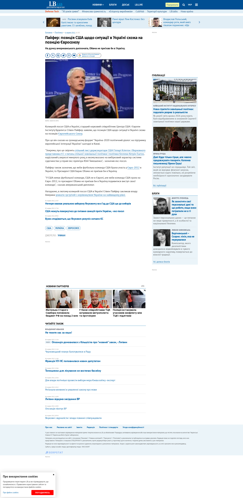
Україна (59, 228)
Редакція (91, 427)
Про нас (48, 427)
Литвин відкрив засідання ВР (62, 399)
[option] (70, 22)
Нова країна (187, 11)
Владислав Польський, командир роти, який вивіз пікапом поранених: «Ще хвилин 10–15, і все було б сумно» (177, 25)
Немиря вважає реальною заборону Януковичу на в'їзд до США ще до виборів (88, 203)
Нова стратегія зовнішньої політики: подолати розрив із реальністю (173, 110)
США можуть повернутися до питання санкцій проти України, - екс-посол (84, 211)
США (49, 228)
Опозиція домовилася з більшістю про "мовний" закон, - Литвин (86, 342)
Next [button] (199, 22)
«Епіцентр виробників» (121, 11)
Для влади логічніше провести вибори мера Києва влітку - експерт (80, 380)
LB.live (139, 4)
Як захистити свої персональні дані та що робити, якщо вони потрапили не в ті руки (184, 208)
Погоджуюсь (42, 493)
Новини (97, 4)
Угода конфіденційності (133, 427)
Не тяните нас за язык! (58, 332)
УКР (190, 4)
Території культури (157, 11)
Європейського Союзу (70, 133)
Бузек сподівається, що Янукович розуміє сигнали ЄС (74, 218)
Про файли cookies (10, 492)
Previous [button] (43, 22)
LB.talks (174, 11)
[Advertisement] (95, 261)
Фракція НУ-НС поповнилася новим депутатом (72, 361)
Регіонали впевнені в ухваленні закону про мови (71, 389)
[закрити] (53, 475)
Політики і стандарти (108, 427)
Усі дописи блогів (161, 261)
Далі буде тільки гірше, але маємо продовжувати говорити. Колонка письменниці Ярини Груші (172, 160)
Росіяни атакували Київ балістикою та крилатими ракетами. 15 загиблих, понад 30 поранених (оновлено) (76, 24)
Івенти (79, 427)
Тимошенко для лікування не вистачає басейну (73, 370)
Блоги (113, 4)
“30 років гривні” (70, 11)
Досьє (125, 4)
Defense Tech (52, 11)
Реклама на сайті (64, 427)
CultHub (140, 11)
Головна (48, 32)
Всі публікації (159, 185)
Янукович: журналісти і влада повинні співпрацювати (73, 418)
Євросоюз (73, 228)
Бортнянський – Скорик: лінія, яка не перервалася (183, 236)
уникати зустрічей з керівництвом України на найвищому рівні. (91, 195)
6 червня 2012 (70, 33)
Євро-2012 (133, 167)
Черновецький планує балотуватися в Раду (67, 351)
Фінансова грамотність (94, 11)
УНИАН (61, 235)
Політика (59, 32)
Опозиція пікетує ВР (56, 408)
